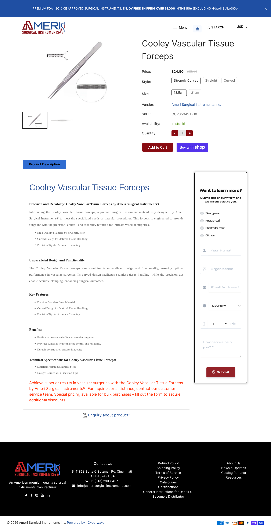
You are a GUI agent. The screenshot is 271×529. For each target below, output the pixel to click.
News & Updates (233, 468)
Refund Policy (168, 463)
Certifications (168, 487)
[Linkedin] (48, 495)
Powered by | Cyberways (85, 523)
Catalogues (168, 482)
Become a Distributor (168, 496)
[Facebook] (31, 495)
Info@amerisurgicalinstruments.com (104, 486)
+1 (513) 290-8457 (104, 481)
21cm (195, 93)
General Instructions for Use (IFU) (168, 492)
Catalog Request (233, 473)
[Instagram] (37, 495)
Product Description (44, 164)
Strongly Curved (186, 80)
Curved (229, 80)
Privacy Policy (168, 477)
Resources (234, 477)
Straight (211, 80)
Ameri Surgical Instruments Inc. (196, 104)
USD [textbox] (240, 27)
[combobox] (242, 27)
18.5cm (179, 93)
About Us (234, 463)
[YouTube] (43, 495)
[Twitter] (26, 495)
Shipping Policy (168, 468)
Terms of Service (168, 473)
